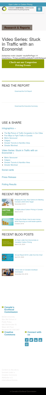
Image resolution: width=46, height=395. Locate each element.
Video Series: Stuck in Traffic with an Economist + (20, 151)
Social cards (8, 169)
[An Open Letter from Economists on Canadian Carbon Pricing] (7, 242)
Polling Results (9, 184)
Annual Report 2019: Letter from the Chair (29, 255)
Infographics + (9, 128)
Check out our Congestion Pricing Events (23, 64)
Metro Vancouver (11, 138)
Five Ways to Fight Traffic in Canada (18, 135)
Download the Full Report (23, 91)
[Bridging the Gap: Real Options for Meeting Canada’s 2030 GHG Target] (7, 202)
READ (35, 4)
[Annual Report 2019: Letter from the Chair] (7, 257)
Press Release (9, 177)
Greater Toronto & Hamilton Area (17, 143)
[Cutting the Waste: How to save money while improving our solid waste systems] (7, 222)
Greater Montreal (11, 145)
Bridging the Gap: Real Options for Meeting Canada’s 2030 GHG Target (29, 201)
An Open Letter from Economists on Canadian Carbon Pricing (26, 241)
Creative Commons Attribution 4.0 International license (9, 377)
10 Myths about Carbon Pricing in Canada (29, 209)
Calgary (7, 140)
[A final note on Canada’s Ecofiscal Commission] (7, 272)
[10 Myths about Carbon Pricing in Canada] (7, 212)
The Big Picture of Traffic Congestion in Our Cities (23, 133)
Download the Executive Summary (26, 106)
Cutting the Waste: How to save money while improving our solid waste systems (28, 220)
